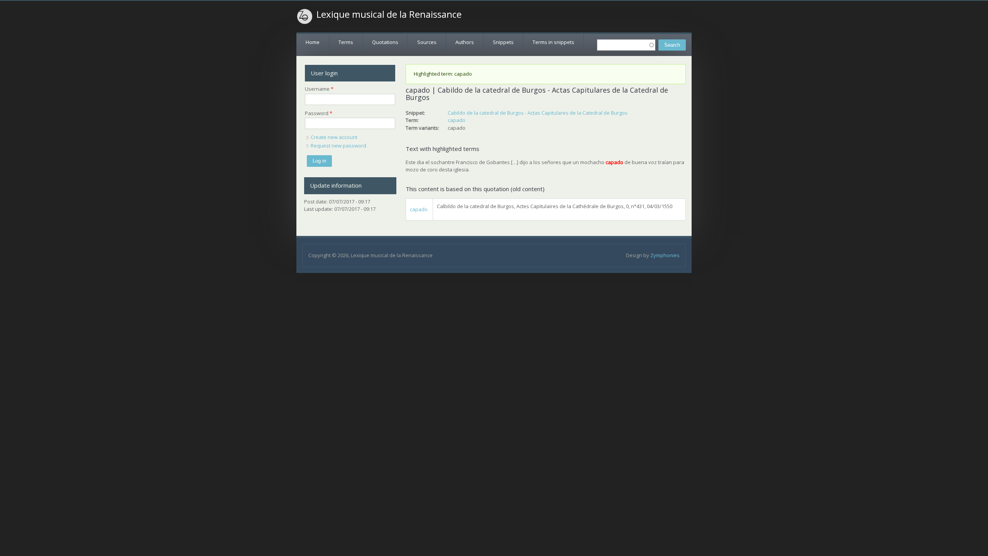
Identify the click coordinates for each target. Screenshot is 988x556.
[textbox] (626, 45)
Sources (426, 42)
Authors (464, 42)
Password (318, 113)
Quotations (385, 42)
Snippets (503, 42)
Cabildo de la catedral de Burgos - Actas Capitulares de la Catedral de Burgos (538, 112)
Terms (345, 42)
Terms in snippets (553, 42)
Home (313, 42)
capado (456, 120)
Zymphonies (665, 255)
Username (319, 88)
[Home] (304, 16)
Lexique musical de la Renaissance (389, 14)
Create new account (334, 137)
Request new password (338, 145)
